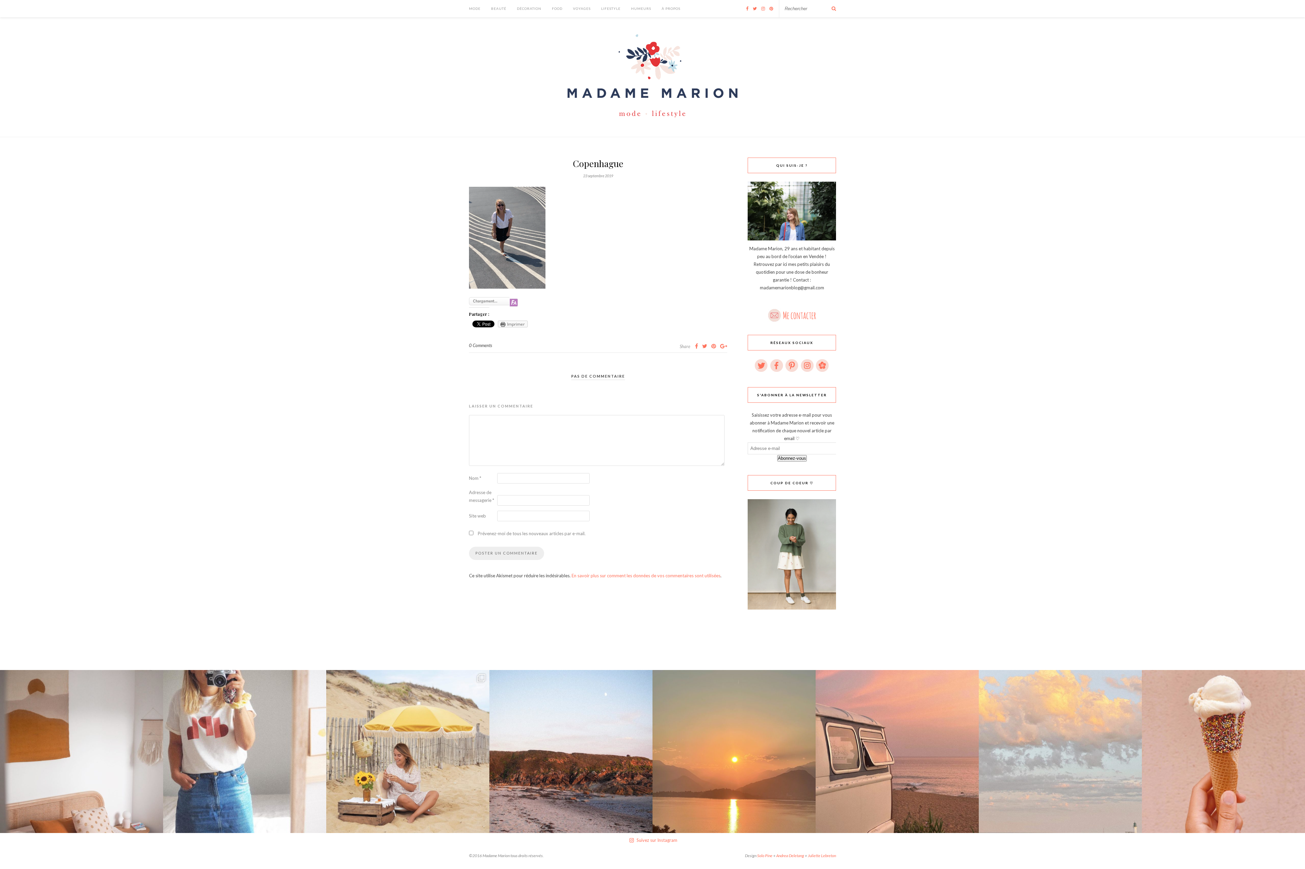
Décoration (529, 8)
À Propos (671, 8)
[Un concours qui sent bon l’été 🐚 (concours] (407, 751)
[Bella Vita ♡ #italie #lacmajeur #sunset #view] (734, 751)
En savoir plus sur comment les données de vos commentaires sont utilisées (646, 575)
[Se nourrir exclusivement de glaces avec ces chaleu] (1223, 751)
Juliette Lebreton (822, 855)
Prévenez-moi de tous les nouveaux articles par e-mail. (532, 533)
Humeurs (641, 8)
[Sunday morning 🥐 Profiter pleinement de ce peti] (81, 751)
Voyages (582, 8)
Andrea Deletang (790, 855)
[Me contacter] (792, 313)
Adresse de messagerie (481, 496)
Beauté (498, 8)
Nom (475, 478)
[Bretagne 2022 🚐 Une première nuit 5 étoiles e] (570, 751)
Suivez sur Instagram (657, 840)
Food (557, 8)
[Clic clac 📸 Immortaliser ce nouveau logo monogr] (244, 751)
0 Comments (480, 345)
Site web (477, 516)
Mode (475, 8)
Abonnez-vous (792, 458)
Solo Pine (764, 855)
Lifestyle (611, 8)
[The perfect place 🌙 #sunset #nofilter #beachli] (897, 751)
